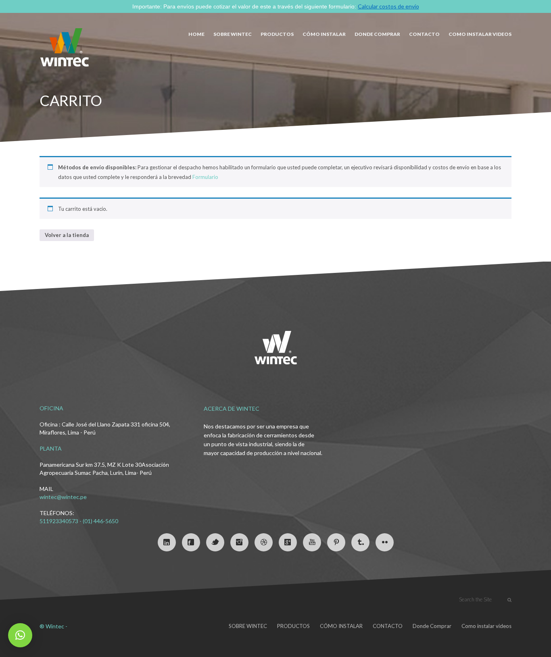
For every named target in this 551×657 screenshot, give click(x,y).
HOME (196, 34)
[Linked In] (167, 542)
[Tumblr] (360, 542)
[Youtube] (312, 542)
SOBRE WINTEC (232, 34)
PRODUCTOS (277, 34)
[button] (20, 635)
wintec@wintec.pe (63, 496)
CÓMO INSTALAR (324, 34)
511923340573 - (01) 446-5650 (79, 521)
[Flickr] (385, 542)
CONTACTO (424, 34)
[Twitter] (215, 542)
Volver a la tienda (67, 235)
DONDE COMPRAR (377, 34)
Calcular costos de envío (388, 6)
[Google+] (288, 542)
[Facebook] (191, 542)
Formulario (205, 177)
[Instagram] (239, 542)
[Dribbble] (264, 542)
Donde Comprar (432, 626)
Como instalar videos (480, 34)
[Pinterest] (336, 542)
